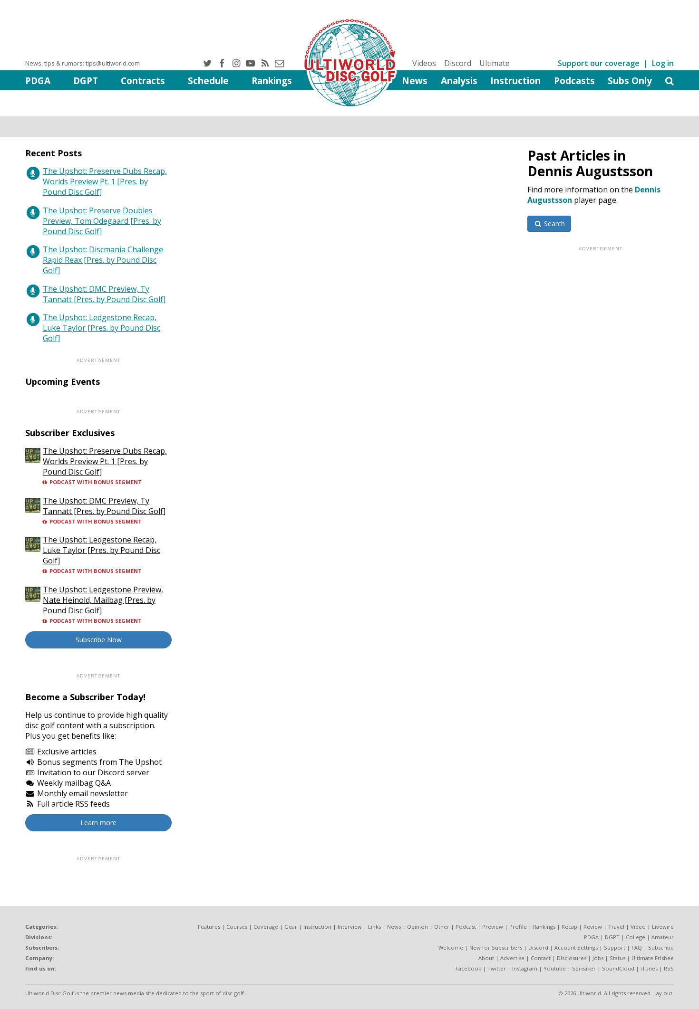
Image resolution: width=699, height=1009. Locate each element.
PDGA (37, 80)
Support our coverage (599, 63)
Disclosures (571, 957)
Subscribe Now (99, 639)
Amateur (662, 937)
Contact (541, 957)
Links (374, 926)
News (414, 80)
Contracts (143, 80)
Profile (518, 926)
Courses (236, 926)
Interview (350, 926)
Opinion (417, 926)
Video (638, 926)
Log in (663, 63)
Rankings (272, 80)
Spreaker (584, 968)
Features (209, 926)
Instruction (515, 80)
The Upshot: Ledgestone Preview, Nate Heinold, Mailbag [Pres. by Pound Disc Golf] (103, 600)
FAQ (636, 947)
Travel (616, 926)
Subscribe (661, 947)
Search (553, 223)
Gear (290, 926)
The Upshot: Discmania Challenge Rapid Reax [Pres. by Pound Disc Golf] (103, 260)
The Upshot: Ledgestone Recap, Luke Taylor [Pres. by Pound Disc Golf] (101, 327)
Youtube (555, 968)
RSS (669, 968)
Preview (492, 926)
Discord (457, 63)
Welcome (450, 947)
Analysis (459, 80)
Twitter (496, 968)
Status (617, 957)
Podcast (466, 926)
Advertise (512, 957)
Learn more (98, 822)
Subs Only (630, 80)
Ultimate (494, 63)
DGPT (85, 80)
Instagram (524, 968)
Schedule (208, 80)
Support (614, 947)
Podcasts (574, 80)
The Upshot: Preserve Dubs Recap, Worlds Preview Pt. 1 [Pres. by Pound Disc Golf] (105, 181)
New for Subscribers (495, 947)
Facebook (468, 968)
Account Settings (576, 947)
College (635, 937)
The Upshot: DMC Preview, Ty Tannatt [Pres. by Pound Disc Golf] (104, 294)
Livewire (663, 926)
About (486, 957)
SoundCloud (618, 968)
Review (592, 926)
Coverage (265, 926)
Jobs (597, 957)
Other (441, 926)
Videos (424, 63)
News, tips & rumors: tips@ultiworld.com (82, 63)
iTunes (649, 968)
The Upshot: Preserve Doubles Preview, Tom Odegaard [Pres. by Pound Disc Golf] (102, 221)
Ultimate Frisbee (652, 957)
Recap (569, 926)
